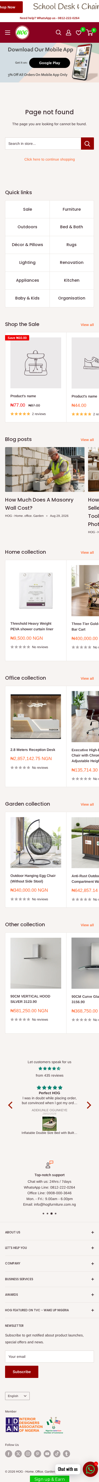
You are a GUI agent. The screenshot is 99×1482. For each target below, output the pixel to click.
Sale (27, 209)
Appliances (27, 280)
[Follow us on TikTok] (56, 1453)
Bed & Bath (71, 227)
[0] (90, 33)
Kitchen (71, 280)
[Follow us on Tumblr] (66, 1453)
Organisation (71, 298)
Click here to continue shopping (49, 159)
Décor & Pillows (27, 245)
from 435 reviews (49, 1075)
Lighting (27, 262)
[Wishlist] (79, 32)
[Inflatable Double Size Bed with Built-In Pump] (50, 1124)
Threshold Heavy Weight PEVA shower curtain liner (31, 626)
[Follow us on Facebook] (8, 1453)
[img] (49, 1068)
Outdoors (27, 227)
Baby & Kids (27, 298)
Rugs (72, 245)
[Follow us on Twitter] (18, 1453)
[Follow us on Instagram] (27, 1453)
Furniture (72, 209)
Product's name (23, 396)
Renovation (72, 262)
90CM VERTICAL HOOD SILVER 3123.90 (30, 999)
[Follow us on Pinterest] (37, 1453)
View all (87, 325)
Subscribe (22, 1372)
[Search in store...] (87, 143)
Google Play (49, 63)
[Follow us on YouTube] (47, 1453)
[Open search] (58, 32)
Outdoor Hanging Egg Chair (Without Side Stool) (33, 878)
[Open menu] (7, 33)
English (13, 1396)
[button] (11, 1105)
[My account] (68, 32)
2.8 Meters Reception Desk (32, 750)
